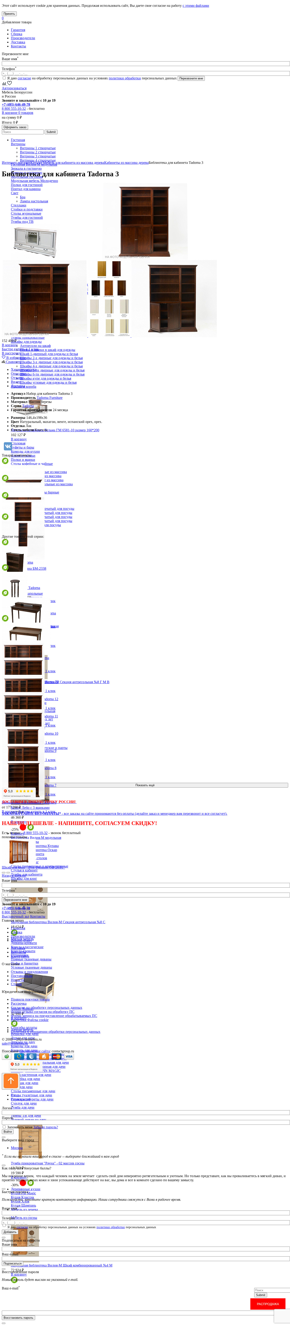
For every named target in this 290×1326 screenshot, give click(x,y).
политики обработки (125, 78)
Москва (17, 1148)
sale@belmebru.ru (15, 1043)
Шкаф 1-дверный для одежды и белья (49, 354)
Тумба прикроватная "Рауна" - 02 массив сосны (48, 1163)
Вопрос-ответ (21, 940)
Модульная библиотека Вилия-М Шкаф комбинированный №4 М (61, 1265)
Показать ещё (145, 785)
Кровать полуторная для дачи (42, 1066)
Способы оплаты (24, 1027)
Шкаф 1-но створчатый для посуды (47, 509)
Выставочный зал (15, 916)
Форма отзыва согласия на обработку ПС (43, 1012)
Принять (9, 13)
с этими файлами (196, 5)
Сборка (16, 34)
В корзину (19, 439)
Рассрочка (19, 1003)
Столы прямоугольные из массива (46, 484)
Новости (17, 980)
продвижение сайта (34, 1051)
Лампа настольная (34, 201)
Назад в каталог (14, 875)
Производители (23, 38)
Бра (22, 197)
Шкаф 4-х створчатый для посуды (46, 521)
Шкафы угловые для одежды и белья (48, 382)
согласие (24, 78)
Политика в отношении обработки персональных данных (55, 1032)
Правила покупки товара (30, 999)
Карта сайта (20, 956)
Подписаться (13, 1263)
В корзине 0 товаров (17, 113)
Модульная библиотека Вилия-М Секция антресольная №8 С (58, 922)
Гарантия (18, 30)
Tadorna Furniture (50, 398)
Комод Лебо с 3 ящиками (30, 808)
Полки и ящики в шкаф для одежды (47, 350)
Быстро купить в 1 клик (20, 349)
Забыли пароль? (45, 1127)
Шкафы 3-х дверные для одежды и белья (51, 362)
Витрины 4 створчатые (38, 160)
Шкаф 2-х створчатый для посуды (46, 513)
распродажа (268, 1304)
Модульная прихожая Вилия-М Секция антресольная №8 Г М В (60, 682)
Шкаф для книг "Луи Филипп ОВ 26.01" (33, 867)
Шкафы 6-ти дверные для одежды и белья (52, 374)
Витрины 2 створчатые (38, 152)
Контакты (18, 46)
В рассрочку (11, 353)
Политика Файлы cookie (29, 1020)
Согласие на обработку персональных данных (46, 1007)
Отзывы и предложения (29, 972)
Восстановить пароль (18, 1317)
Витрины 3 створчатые (38, 156)
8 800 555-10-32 (14, 108)
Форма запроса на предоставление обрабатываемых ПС (54, 1016)
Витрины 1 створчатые (38, 148)
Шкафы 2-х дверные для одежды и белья (51, 358)
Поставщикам (21, 976)
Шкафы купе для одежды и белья (45, 378)
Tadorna (28, 406)
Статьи (16, 984)
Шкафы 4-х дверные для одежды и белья (51, 366)
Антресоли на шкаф (35, 346)
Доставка (18, 42)
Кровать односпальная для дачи (44, 1062)
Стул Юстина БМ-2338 (28, 568)
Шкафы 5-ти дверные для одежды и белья (52, 370)
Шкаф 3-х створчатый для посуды (46, 517)
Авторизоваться (14, 88)
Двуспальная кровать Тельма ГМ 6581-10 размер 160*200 (55, 430)
